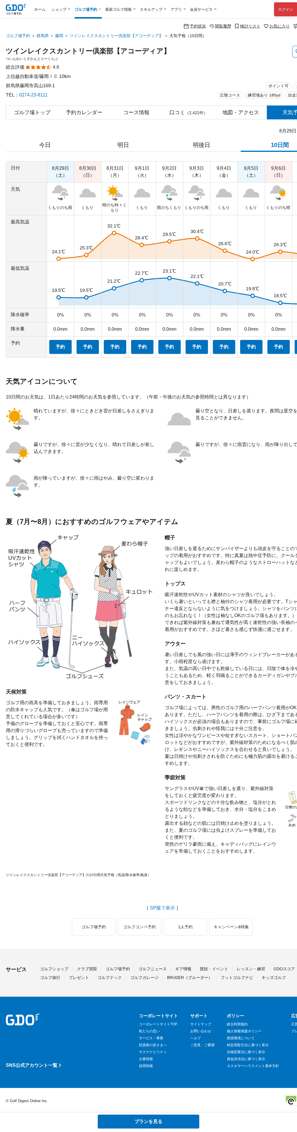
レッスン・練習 (251, 969)
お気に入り (279, 26)
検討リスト (250, 26)
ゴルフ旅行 (50, 978)
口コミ (188, 112)
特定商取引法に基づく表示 (248, 1045)
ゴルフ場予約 (18, 35)
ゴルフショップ (54, 969)
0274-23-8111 (33, 94)
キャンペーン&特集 (231, 926)
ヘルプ (195, 1038)
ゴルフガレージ (144, 978)
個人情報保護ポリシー (244, 1031)
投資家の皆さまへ (153, 1045)
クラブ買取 (87, 969)
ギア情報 (183, 969)
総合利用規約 (237, 1024)
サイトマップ (200, 1024)
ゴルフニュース (152, 969)
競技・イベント (214, 969)
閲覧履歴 (223, 26)
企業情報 (146, 1059)
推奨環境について (241, 1038)
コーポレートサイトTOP (158, 1024)
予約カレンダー (84, 112)
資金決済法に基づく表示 (246, 1059)
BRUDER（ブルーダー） (189, 978)
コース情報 (136, 112)
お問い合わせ (200, 1031)
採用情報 (146, 1066)
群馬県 (43, 35)
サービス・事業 (151, 1038)
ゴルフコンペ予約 (139, 926)
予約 (60, 346)
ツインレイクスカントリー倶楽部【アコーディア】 (116, 35)
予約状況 (198, 26)
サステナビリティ (153, 1052)
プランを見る (148, 1121)
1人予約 (185, 926)
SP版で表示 (162, 908)
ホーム (40, 9)
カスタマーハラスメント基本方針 (253, 1066)
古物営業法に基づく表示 (246, 1052)
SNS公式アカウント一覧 (31, 1065)
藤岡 (59, 35)
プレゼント (79, 978)
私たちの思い (149, 1031)
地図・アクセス (240, 112)
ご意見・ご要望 (202, 1045)
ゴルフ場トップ (32, 112)
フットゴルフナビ (237, 978)
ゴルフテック (109, 978)
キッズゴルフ (274, 978)
